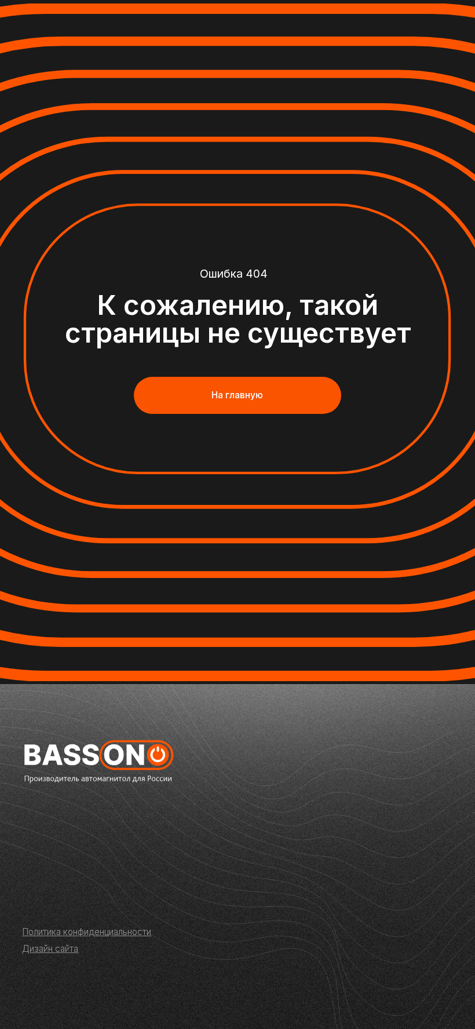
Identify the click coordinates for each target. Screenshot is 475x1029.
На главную (237, 395)
